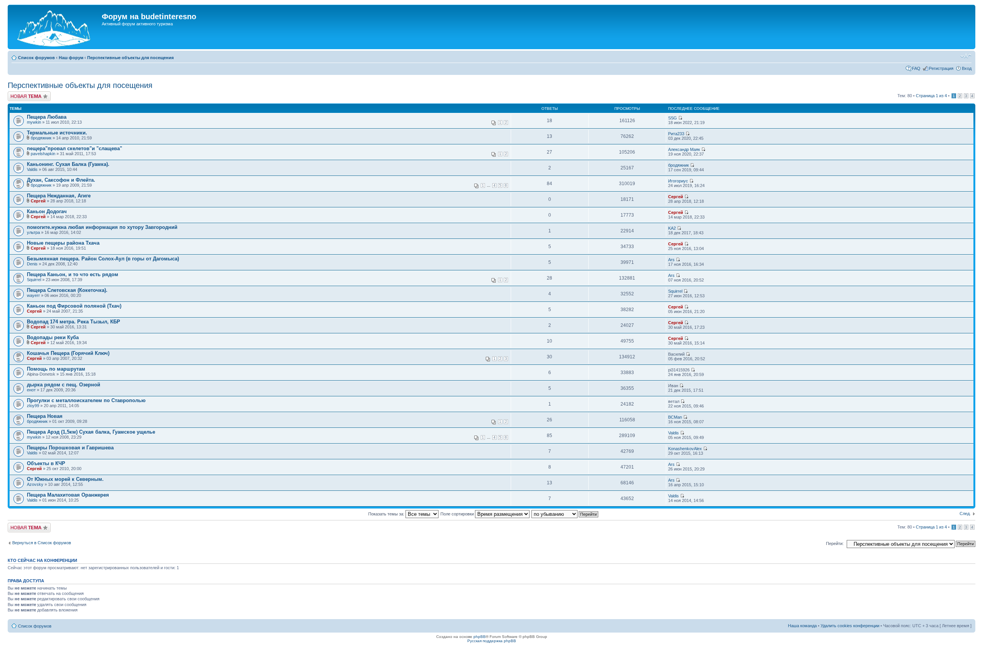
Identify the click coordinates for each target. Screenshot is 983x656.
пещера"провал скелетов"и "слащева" (74, 148)
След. (965, 513)
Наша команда (802, 625)
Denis (32, 264)
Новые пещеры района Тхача (63, 243)
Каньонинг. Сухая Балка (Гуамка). (68, 164)
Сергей (38, 201)
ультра (33, 232)
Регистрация (941, 68)
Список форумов (36, 57)
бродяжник (41, 138)
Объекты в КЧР (46, 463)
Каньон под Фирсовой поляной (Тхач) (74, 306)
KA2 (672, 228)
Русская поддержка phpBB (491, 641)
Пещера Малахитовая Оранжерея (68, 495)
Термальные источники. (57, 133)
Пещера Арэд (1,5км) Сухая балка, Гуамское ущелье (91, 432)
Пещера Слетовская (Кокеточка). (67, 290)
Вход (966, 68)
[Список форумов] (56, 27)
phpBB (479, 636)
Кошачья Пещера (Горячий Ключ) (68, 353)
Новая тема (19, 93)
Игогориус (678, 181)
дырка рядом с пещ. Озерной (63, 385)
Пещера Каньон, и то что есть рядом (72, 274)
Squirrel (34, 279)
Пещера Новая (45, 416)
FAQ (916, 68)
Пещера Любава (46, 117)
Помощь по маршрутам (56, 369)
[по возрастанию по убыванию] (565, 514)
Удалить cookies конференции (850, 625)
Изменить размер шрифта (965, 56)
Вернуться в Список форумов (41, 542)
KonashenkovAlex (685, 448)
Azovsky (35, 484)
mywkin (34, 122)
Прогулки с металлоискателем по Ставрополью (86, 400)
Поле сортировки (457, 514)
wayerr (33, 295)
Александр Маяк (684, 149)
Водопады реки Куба (53, 337)
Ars (671, 259)
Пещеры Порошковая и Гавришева (70, 448)
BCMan (675, 417)
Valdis (32, 169)
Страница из (931, 95)
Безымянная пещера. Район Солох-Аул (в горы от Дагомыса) (103, 259)
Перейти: (835, 543)
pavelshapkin (43, 153)
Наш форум (71, 57)
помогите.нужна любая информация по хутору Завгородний (102, 227)
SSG (672, 118)
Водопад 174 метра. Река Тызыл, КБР (73, 322)
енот (31, 390)
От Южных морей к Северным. (65, 479)
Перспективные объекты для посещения (130, 57)
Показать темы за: (386, 514)
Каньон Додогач (47, 211)
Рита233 (676, 133)
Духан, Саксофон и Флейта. (61, 180)
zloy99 (33, 405)
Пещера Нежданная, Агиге (59, 196)
